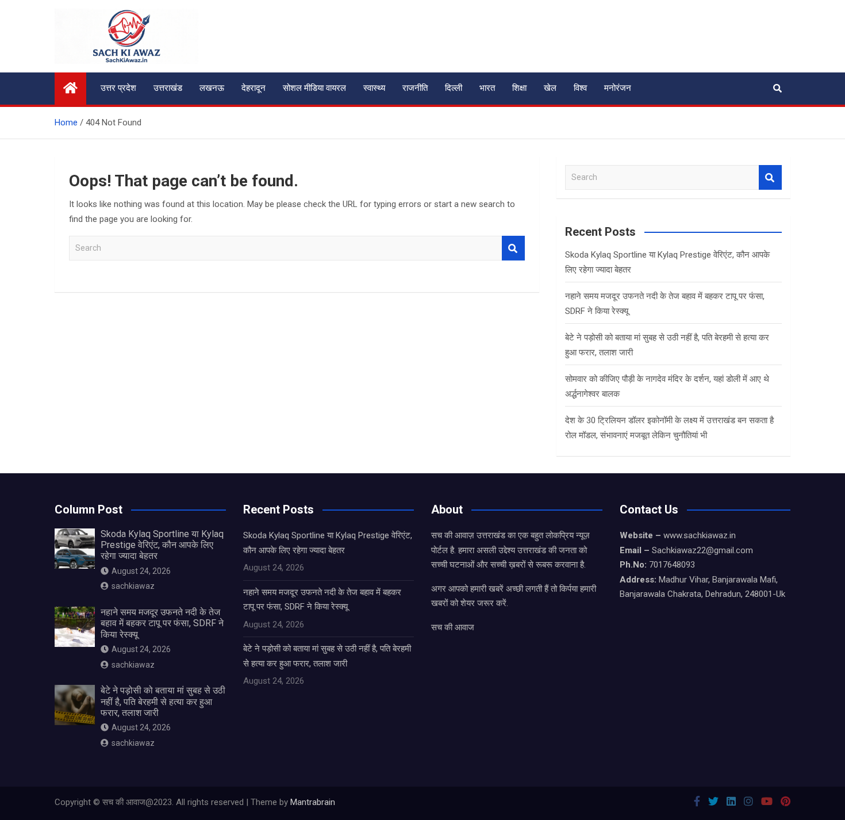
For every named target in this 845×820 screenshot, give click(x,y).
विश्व (580, 88)
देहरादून (253, 88)
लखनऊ (211, 88)
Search (513, 248)
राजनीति (415, 88)
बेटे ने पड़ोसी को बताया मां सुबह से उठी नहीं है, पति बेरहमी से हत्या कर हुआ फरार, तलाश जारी (163, 701)
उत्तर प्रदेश (118, 88)
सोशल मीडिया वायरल (314, 88)
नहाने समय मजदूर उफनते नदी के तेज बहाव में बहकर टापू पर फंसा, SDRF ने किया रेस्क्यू (162, 623)
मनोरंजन (617, 88)
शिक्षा (519, 88)
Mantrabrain (312, 802)
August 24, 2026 (141, 571)
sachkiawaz (133, 586)
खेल (550, 88)
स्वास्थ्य (374, 88)
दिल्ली (453, 88)
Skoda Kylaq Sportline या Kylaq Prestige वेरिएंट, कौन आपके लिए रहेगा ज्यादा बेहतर (162, 544)
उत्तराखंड (167, 88)
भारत (487, 88)
